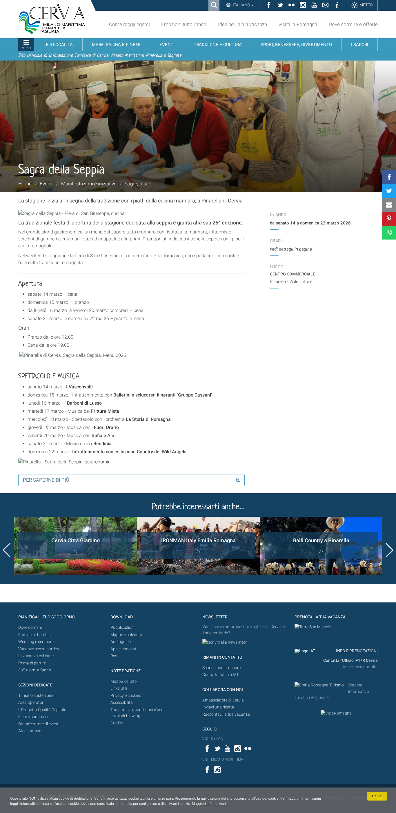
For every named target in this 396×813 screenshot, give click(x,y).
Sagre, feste (137, 184)
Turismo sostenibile (35, 695)
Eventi (46, 184)
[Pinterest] (389, 219)
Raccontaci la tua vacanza (226, 714)
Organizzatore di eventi (38, 723)
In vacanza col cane (36, 655)
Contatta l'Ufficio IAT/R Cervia (350, 660)
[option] (75, 546)
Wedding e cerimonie (36, 641)
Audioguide (120, 641)
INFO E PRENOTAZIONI (356, 650)
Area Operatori (31, 702)
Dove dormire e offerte (353, 24)
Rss (113, 655)
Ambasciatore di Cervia (223, 700)
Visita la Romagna (297, 24)
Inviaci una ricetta (218, 707)
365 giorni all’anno (34, 670)
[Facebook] (389, 177)
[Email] (389, 205)
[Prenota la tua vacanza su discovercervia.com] (313, 626)
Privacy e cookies (125, 695)
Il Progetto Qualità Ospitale (42, 709)
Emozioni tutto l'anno (183, 24)
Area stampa (29, 730)
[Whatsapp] (389, 233)
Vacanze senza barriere (39, 648)
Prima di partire (32, 663)
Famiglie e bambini (35, 634)
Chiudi (377, 796)
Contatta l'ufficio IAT (220, 674)
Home (25, 184)
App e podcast (123, 648)
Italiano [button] (241, 5)
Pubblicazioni (122, 627)
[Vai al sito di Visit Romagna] (336, 712)
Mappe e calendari (126, 634)
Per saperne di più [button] (46, 480)
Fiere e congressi (33, 716)
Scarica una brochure (221, 667)
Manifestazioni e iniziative (89, 184)
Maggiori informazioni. (209, 804)
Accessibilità (121, 702)
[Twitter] (389, 191)
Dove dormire (30, 627)
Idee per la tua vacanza (242, 24)
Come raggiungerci (129, 24)
